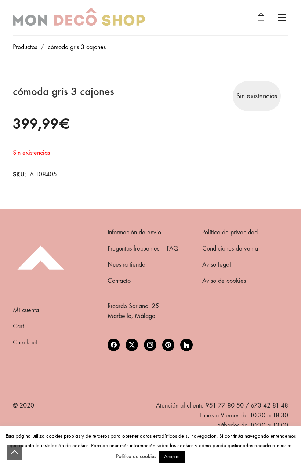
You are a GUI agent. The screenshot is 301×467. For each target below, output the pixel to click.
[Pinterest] (168, 345)
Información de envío (134, 232)
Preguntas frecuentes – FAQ (143, 248)
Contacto (119, 281)
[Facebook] (114, 345)
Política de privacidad (230, 232)
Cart (18, 326)
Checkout (25, 342)
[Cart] (261, 17)
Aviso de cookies (224, 281)
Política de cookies (136, 456)
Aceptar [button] (172, 456)
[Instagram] (150, 345)
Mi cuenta (26, 310)
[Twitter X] (132, 345)
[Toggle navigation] (282, 17)
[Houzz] (186, 345)
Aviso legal (216, 265)
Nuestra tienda (126, 265)
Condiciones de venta (230, 248)
